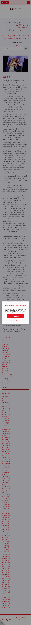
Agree (16, 316)
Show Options (15, 321)
